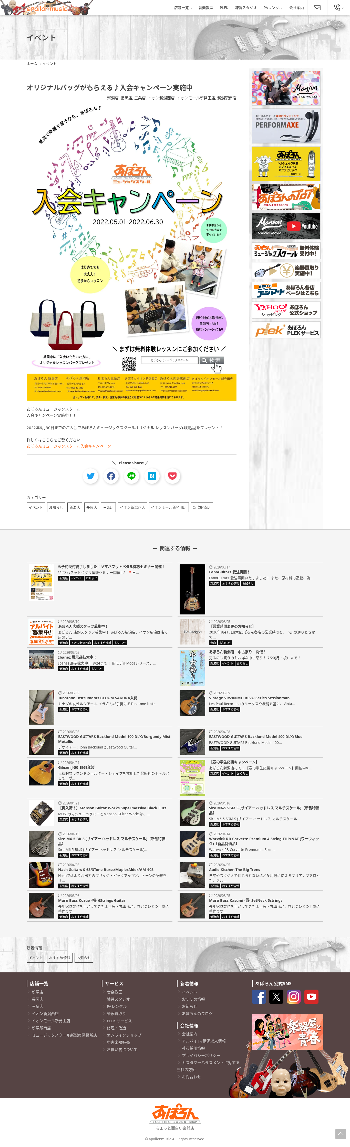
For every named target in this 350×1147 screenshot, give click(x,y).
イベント (36, 507)
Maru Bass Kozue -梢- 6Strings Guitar (92, 900)
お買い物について (122, 1049)
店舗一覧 (181, 7)
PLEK (224, 7)
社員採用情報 (193, 1048)
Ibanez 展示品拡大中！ (77, 657)
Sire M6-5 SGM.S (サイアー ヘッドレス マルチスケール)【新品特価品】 (264, 810)
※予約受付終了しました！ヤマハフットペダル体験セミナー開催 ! (111, 566)
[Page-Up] (340, 1134)
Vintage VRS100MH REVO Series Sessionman (249, 697)
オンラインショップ (124, 1035)
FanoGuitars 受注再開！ (229, 572)
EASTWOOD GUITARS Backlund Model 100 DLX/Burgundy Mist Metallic (114, 739)
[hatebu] (152, 476)
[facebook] (111, 476)
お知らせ (56, 507)
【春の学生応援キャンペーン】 (234, 762)
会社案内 (296, 7)
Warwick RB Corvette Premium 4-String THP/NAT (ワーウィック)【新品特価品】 (264, 841)
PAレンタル (273, 7)
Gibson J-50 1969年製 (76, 767)
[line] (131, 476)
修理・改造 (116, 1027)
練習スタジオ (246, 7)
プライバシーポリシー (201, 1055)
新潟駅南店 (226, 97)
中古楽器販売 (118, 1042)
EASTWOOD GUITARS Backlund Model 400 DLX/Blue (256, 736)
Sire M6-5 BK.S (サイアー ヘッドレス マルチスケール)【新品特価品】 (111, 841)
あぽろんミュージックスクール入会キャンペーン (69, 446)
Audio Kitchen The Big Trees (234, 869)
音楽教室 (206, 7)
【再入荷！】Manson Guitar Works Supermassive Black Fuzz (112, 807)
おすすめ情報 (59, 957)
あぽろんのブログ (197, 1013)
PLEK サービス (119, 1020)
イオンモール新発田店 (196, 97)
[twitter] (90, 476)
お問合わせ (191, 1076)
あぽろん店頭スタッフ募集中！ (83, 626)
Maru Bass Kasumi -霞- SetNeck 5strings (245, 900)
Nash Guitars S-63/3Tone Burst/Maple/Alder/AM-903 (105, 869)
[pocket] (172, 476)
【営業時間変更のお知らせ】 (232, 626)
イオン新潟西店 (161, 97)
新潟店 (113, 97)
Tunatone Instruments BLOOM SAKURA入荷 (97, 697)
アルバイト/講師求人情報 (204, 1041)
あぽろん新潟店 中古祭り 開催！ (237, 651)
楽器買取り (116, 1013)
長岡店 (126, 97)
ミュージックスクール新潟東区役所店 (64, 1035)
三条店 (140, 97)
